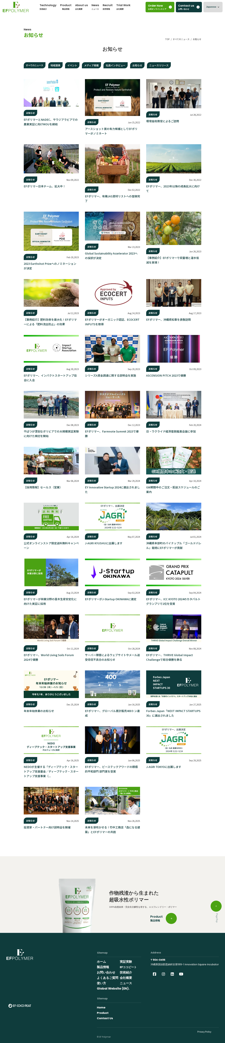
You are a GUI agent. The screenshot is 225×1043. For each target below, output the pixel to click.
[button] (213, 7)
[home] (15, 8)
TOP (167, 39)
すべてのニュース (181, 39)
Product (103, 1013)
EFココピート (128, 967)
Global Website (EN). (113, 988)
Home (101, 1007)
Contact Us (105, 1018)
